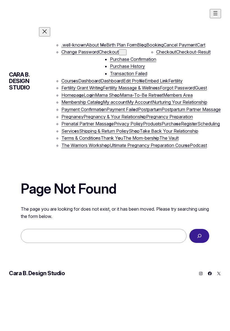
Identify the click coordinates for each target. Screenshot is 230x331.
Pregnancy (72, 116)
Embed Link (156, 81)
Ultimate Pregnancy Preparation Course (150, 145)
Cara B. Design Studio (19, 81)
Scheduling (208, 124)
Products (152, 124)
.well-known (73, 45)
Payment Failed (122, 109)
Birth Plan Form (121, 45)
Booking (155, 45)
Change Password (80, 52)
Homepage (72, 95)
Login (89, 95)
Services (70, 131)
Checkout (109, 52)
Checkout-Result (193, 52)
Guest (201, 88)
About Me (96, 45)
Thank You (112, 138)
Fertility (175, 81)
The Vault (169, 138)
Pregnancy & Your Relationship (115, 116)
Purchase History (127, 66)
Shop (134, 131)
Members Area (178, 95)
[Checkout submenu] (123, 52)
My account (115, 102)
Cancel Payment (180, 45)
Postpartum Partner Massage (191, 109)
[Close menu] (44, 31)
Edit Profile (134, 81)
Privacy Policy (128, 124)
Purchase (171, 124)
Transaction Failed (128, 73)
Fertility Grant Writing (82, 88)
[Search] (199, 236)
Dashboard (89, 81)
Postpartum (150, 109)
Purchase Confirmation (133, 59)
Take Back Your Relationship (169, 131)
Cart (201, 45)
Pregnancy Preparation (169, 116)
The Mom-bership (141, 138)
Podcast (198, 145)
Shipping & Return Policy (104, 131)
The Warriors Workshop (85, 145)
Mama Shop (107, 95)
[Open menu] (215, 13)
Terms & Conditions (81, 138)
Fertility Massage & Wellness (131, 88)
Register (189, 124)
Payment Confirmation (84, 109)
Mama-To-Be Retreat (141, 95)
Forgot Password (177, 88)
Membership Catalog (82, 102)
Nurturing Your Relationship (179, 102)
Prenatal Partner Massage (87, 124)
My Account (139, 102)
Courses (69, 81)
